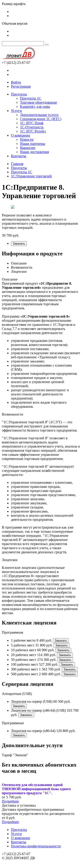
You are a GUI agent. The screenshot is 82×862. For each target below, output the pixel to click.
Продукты (19, 94)
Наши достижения (34, 152)
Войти (16, 82)
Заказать (19, 243)
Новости (26, 139)
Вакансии (27, 148)
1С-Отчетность (32, 127)
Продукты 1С (30, 98)
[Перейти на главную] (19, 58)
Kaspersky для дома (35, 106)
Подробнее (10, 801)
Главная (17, 164)
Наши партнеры (32, 144)
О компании (20, 135)
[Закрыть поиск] (47, 44)
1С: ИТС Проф (31, 123)
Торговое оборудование (38, 102)
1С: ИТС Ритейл (33, 131)
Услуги (16, 111)
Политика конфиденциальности (36, 846)
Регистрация (21, 86)
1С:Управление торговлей (31, 176)
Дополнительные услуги (39, 115)
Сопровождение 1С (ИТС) (40, 119)
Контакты (18, 156)
